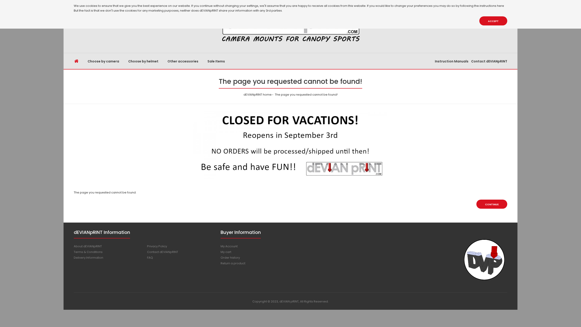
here (500, 6)
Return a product (233, 263)
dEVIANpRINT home (258, 94)
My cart (226, 252)
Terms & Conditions (88, 252)
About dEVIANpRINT (88, 246)
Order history (230, 257)
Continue (492, 204)
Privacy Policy (157, 246)
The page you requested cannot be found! (306, 94)
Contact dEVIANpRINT (162, 252)
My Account (229, 246)
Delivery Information (88, 257)
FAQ (150, 257)
